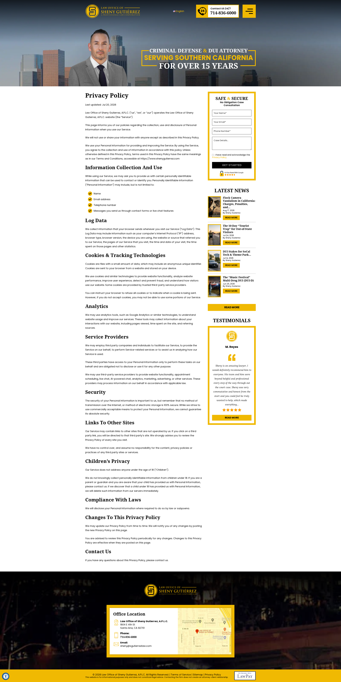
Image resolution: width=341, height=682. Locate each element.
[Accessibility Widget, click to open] (5, 676)
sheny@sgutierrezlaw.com (136, 644)
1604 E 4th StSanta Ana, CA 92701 (144, 625)
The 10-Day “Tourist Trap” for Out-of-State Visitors (237, 229)
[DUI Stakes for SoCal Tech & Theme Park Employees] (214, 261)
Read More (231, 217)
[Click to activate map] (204, 631)
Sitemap (198, 674)
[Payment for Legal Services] (245, 679)
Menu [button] (249, 11)
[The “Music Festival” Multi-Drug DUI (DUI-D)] (214, 286)
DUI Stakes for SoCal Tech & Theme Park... (237, 253)
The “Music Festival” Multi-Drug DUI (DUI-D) (238, 278)
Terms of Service (181, 674)
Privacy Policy (219, 157)
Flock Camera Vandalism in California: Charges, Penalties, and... (239, 202)
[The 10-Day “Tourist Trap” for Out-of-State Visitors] (214, 235)
